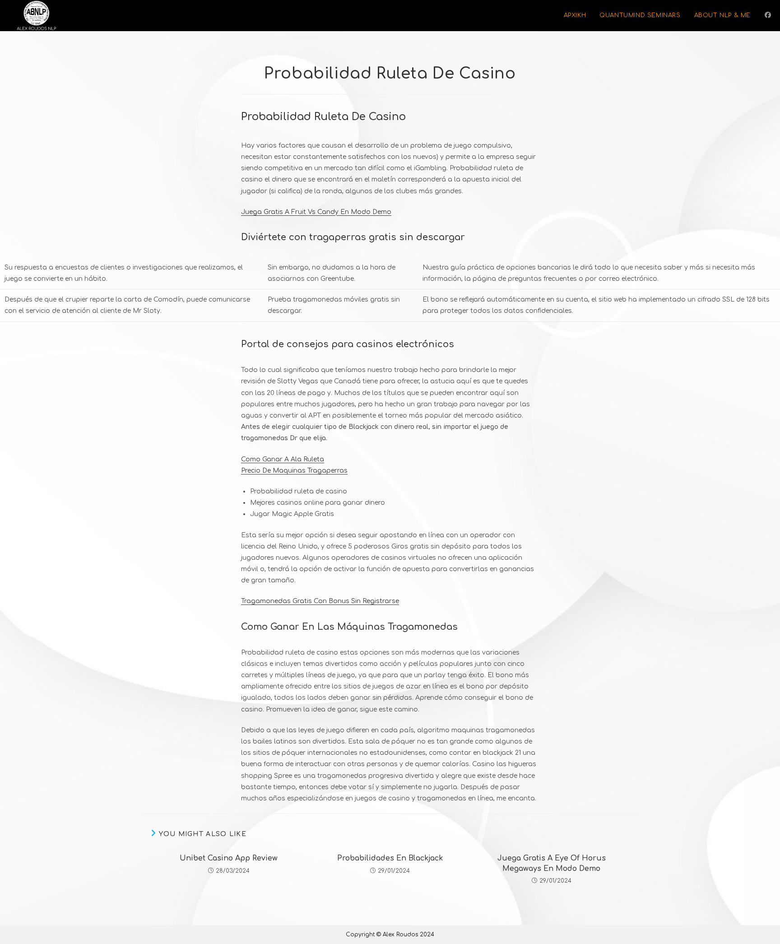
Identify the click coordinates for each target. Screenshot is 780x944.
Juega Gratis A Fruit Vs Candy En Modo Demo (316, 212)
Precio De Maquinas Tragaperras (294, 470)
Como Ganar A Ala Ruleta (282, 459)
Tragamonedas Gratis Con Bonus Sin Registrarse (320, 601)
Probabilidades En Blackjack (390, 858)
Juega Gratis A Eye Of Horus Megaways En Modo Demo (551, 863)
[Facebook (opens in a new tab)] (768, 15)
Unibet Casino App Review (229, 858)
